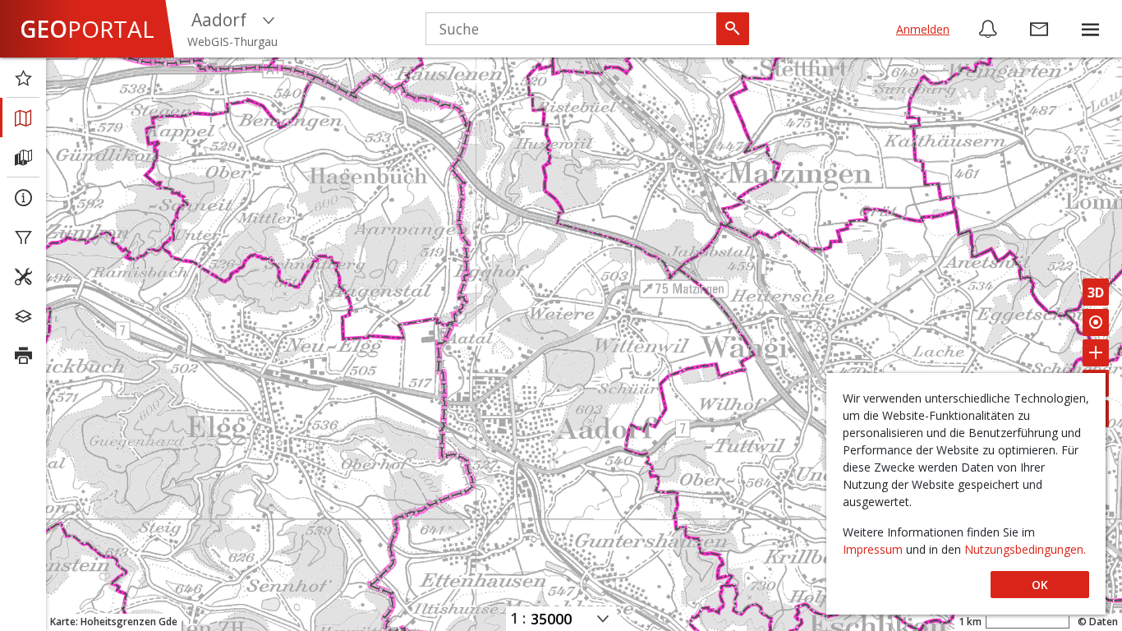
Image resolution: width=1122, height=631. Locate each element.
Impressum (874, 549)
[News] (988, 29)
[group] (1090, 29)
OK (1040, 584)
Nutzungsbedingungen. (1025, 549)
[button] (1090, 29)
